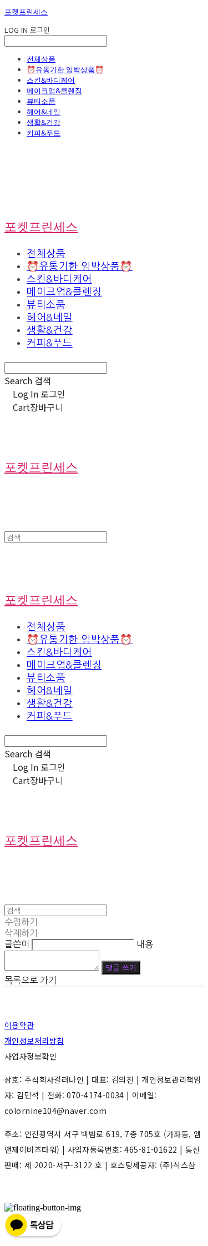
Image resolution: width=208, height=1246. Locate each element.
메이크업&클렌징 (54, 91)
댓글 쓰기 (121, 967)
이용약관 (19, 1025)
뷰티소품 (41, 101)
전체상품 (41, 59)
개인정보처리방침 (34, 1040)
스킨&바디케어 (51, 80)
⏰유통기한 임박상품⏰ (65, 69)
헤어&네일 (43, 112)
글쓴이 (16, 943)
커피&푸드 (43, 133)
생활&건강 (43, 122)
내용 (144, 943)
